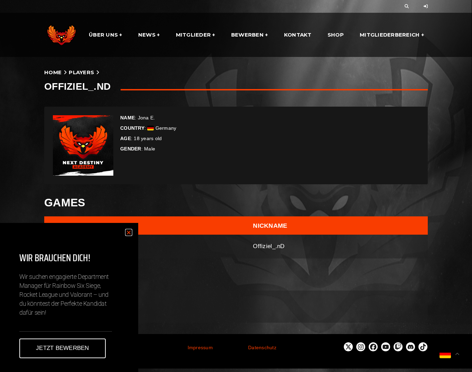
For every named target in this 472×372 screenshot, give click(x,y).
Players (81, 72)
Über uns (103, 34)
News (146, 34)
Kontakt (298, 34)
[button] (128, 232)
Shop (336, 34)
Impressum (200, 347)
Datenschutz (262, 347)
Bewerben (247, 34)
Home (53, 72)
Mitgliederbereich (389, 34)
